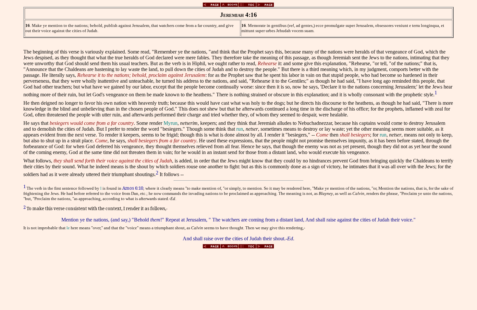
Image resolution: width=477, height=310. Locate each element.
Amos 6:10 (132, 188)
